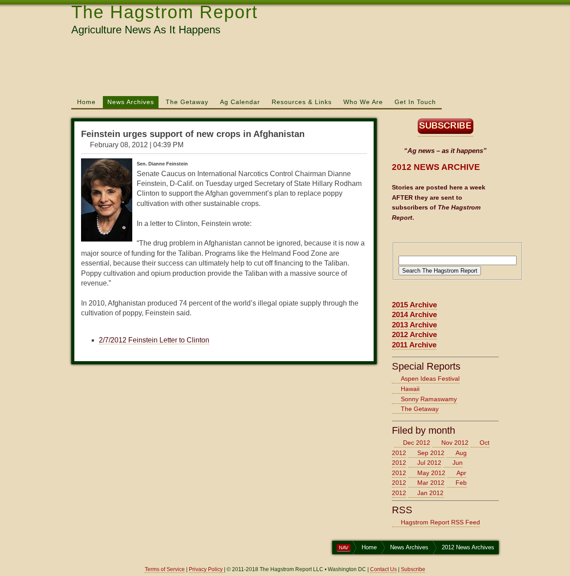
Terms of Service (165, 569)
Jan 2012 (430, 492)
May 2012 (431, 472)
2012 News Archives (468, 547)
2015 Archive (414, 305)
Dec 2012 (416, 442)
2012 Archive (414, 334)
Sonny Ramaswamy (429, 399)
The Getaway (187, 101)
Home (86, 101)
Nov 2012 (454, 442)
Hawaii (410, 388)
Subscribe (413, 569)
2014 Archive (414, 314)
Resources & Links (302, 101)
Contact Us (383, 569)
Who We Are (363, 101)
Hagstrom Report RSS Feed (440, 522)
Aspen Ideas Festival (430, 378)
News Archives (130, 101)
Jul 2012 (429, 462)
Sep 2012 (430, 452)
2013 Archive (414, 325)
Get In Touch (415, 101)
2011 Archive (414, 345)
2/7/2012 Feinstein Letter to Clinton (154, 340)
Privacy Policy (206, 569)
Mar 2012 (430, 482)
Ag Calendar (240, 101)
